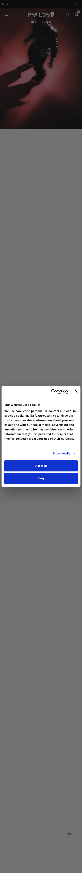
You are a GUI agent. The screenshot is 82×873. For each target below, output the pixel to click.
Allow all (41, 465)
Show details (61, 453)
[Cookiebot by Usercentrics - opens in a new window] (51, 391)
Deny (41, 478)
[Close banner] (76, 391)
